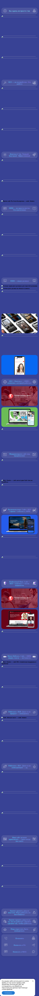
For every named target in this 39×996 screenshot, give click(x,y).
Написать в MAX (19, 952)
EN (14, 5)
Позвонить (19, 938)
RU (14, 2)
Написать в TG (20, 945)
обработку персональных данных (12, 987)
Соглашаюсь (8, 993)
